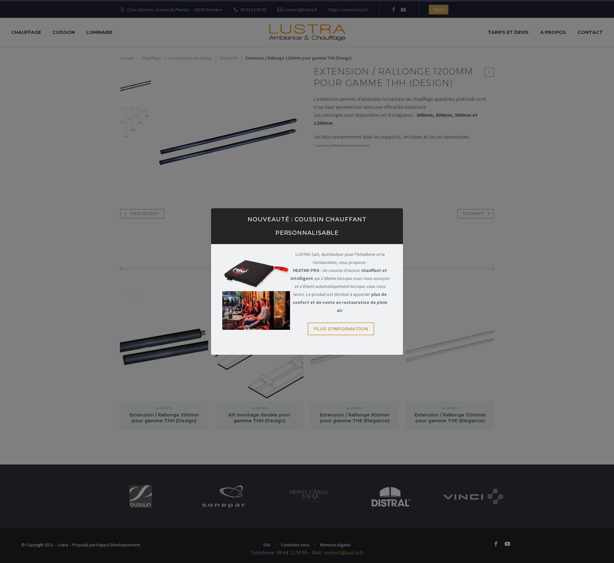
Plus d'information (341, 329)
